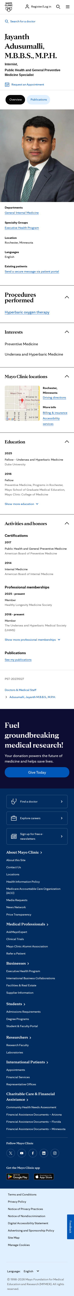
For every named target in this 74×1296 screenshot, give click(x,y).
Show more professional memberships (30, 639)
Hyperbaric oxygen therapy (27, 312)
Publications (39, 99)
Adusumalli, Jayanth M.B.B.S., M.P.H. (32, 697)
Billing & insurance (55, 413)
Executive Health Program (22, 228)
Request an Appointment (27, 84)
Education (15, 442)
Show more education (19, 504)
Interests (14, 332)
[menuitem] (15, 99)
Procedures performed (20, 297)
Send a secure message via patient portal (32, 271)
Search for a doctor (22, 21)
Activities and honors (26, 523)
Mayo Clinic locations (26, 376)
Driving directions (54, 397)
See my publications (18, 659)
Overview (15, 99)
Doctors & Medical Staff (20, 690)
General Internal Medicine (22, 212)
